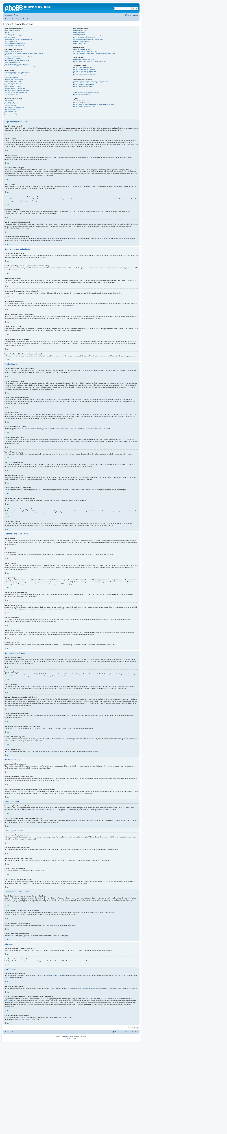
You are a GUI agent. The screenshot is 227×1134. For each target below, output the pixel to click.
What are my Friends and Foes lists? (83, 59)
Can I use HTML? (9, 102)
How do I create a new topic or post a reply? (17, 72)
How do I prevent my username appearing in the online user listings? (24, 53)
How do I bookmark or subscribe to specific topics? (87, 83)
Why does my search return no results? (84, 69)
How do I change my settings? (13, 51)
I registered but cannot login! (12, 36)
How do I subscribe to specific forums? (84, 84)
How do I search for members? (82, 73)
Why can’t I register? (10, 34)
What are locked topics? (11, 113)
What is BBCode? (9, 100)
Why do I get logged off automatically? (15, 43)
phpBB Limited (58, 975)
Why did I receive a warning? (12, 86)
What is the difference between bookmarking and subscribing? (90, 81)
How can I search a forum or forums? (83, 67)
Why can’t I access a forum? (12, 83)
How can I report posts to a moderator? (15, 88)
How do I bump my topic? (11, 94)
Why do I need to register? (12, 30)
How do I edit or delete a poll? (12, 81)
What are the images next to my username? (17, 60)
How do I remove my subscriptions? (83, 86)
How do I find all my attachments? (82, 94)
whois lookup (8, 1001)
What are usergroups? (79, 34)
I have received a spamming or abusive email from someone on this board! (94, 53)
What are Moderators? (79, 32)
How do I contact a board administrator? (84, 106)
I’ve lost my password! (10, 41)
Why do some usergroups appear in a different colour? (88, 39)
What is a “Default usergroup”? (81, 41)
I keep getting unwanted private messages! (85, 51)
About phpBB (8, 977)
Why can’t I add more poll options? (14, 79)
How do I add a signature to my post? (15, 76)
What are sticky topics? (11, 111)
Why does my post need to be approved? (16, 92)
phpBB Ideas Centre (90, 988)
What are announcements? (12, 109)
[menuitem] (16, 15)
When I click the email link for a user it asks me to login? (20, 66)
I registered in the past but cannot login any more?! (18, 39)
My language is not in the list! (12, 58)
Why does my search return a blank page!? (85, 71)
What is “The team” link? (80, 43)
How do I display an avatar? (12, 62)
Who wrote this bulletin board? (81, 100)
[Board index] (14, 7)
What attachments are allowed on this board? (85, 92)
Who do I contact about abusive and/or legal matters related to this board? (94, 104)
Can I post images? (10, 105)
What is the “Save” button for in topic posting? (17, 90)
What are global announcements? (14, 107)
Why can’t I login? (9, 37)
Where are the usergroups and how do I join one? (87, 36)
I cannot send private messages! (82, 49)
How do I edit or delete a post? (13, 74)
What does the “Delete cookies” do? (14, 45)
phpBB (67, 305)
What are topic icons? (10, 115)
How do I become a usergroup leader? (84, 37)
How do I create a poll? (11, 77)
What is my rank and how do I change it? (16, 64)
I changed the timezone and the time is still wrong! (18, 56)
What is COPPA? (9, 32)
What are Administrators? (80, 30)
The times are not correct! (11, 55)
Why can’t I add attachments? (13, 85)
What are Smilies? (9, 104)
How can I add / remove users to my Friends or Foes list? (89, 61)
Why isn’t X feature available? (81, 102)
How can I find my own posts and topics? (84, 74)
